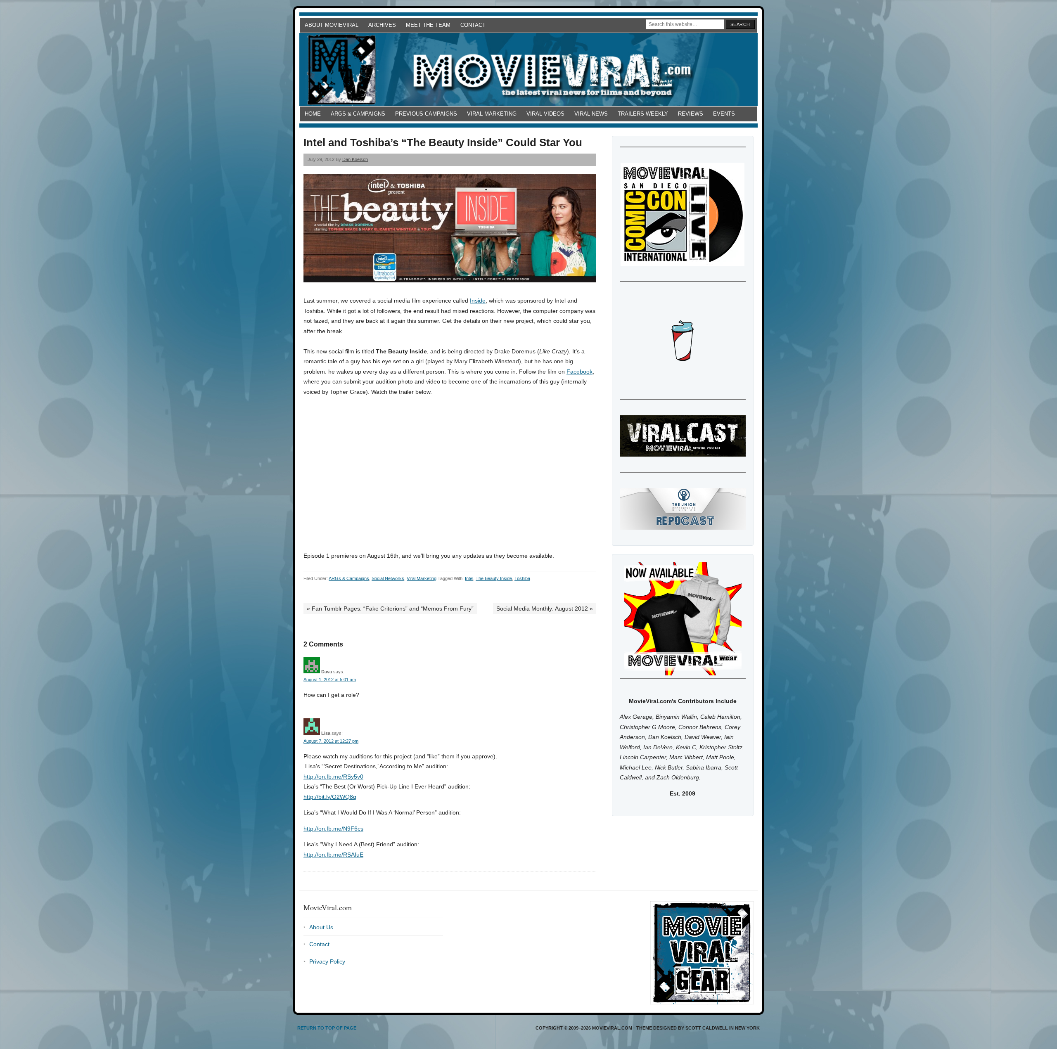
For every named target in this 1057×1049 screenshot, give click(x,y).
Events (724, 114)
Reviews (690, 114)
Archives (382, 25)
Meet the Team (428, 25)
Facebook (579, 371)
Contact (473, 25)
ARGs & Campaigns (358, 114)
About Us (321, 927)
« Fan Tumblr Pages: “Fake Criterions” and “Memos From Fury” (390, 608)
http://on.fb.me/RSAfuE (333, 854)
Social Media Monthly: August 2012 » (544, 608)
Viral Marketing (492, 114)
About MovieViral (331, 25)
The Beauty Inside (494, 578)
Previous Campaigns (426, 114)
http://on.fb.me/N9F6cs (333, 828)
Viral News (591, 114)
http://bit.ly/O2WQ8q (329, 796)
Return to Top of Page (326, 1027)
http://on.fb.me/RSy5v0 (333, 776)
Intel (469, 578)
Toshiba (522, 578)
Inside (478, 300)
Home (313, 114)
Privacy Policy (327, 961)
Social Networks (388, 578)
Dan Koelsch (355, 159)
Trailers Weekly (643, 114)
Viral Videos (545, 114)
